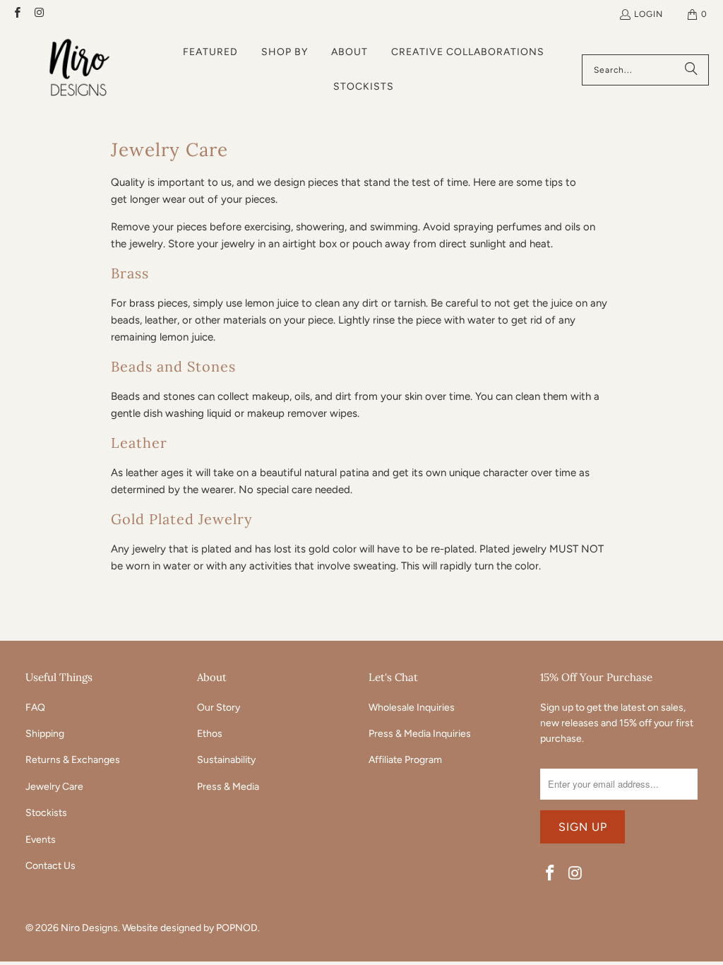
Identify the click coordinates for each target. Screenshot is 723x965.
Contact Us (50, 866)
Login (648, 14)
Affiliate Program (405, 760)
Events (40, 840)
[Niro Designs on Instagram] (38, 14)
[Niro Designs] (79, 70)
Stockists (46, 813)
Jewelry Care (54, 787)
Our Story (218, 707)
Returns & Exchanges (72, 760)
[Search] (691, 69)
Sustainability (226, 760)
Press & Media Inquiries (420, 734)
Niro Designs (89, 928)
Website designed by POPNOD (190, 928)
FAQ (35, 707)
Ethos (209, 734)
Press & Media (228, 787)
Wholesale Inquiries (412, 707)
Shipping (44, 734)
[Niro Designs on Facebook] (17, 14)
